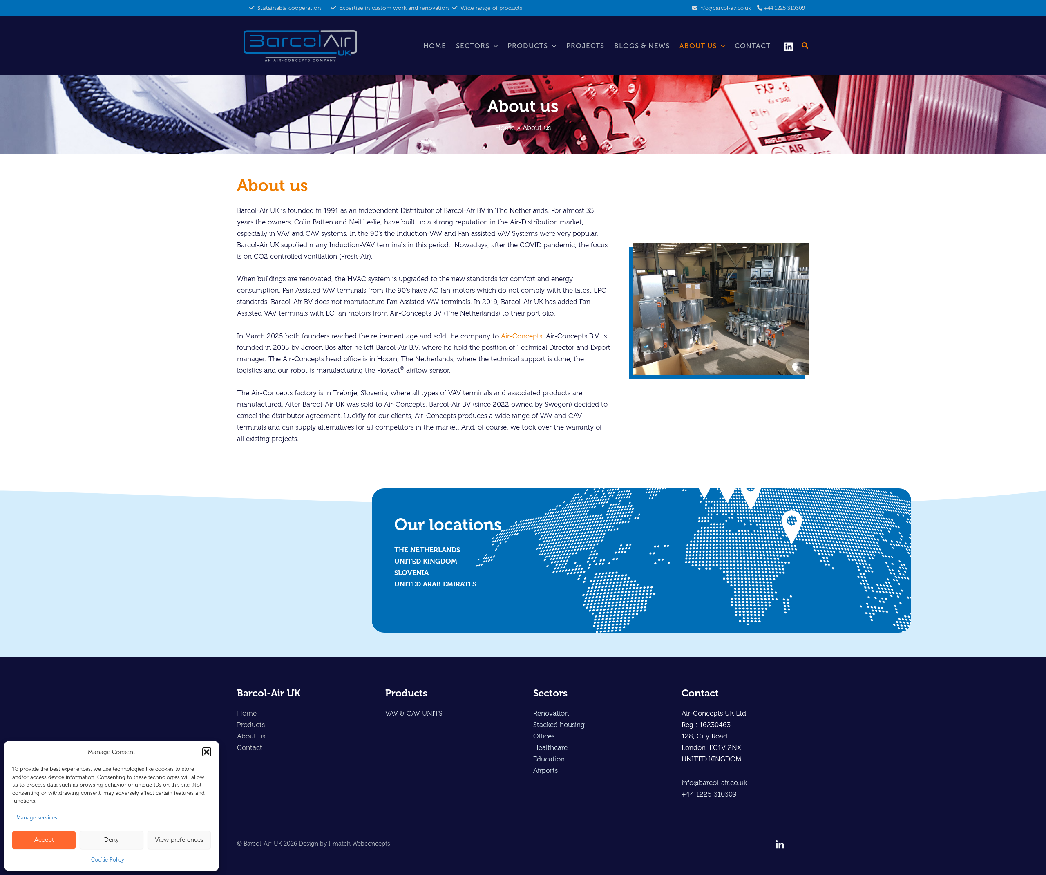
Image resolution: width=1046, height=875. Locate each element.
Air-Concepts (521, 336)
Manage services (36, 818)
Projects (585, 46)
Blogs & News (642, 46)
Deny (111, 840)
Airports (545, 770)
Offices (543, 736)
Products (527, 46)
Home (434, 46)
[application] (493, 45)
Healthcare (550, 747)
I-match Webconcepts (359, 843)
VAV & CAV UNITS (414, 713)
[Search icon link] (805, 46)
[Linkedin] (788, 46)
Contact (753, 46)
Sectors (472, 46)
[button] (207, 752)
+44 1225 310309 (784, 8)
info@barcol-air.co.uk (725, 8)
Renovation (551, 713)
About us (698, 46)
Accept (44, 840)
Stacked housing (559, 725)
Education (549, 759)
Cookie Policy (107, 860)
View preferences (179, 840)
